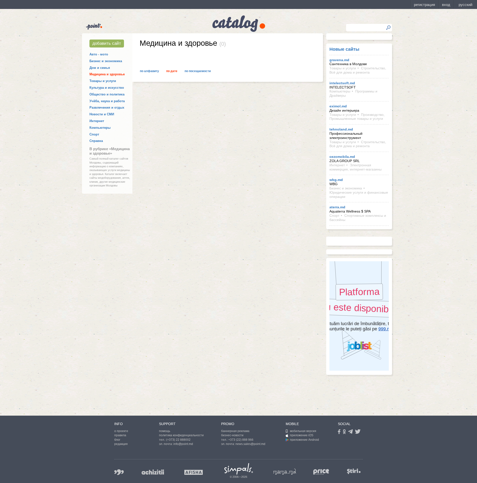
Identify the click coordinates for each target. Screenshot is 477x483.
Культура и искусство (106, 87)
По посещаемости (198, 71)
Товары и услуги (102, 81)
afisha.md (193, 472)
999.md (119, 472)
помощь (164, 431)
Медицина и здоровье (107, 74)
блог (117, 439)
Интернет (96, 121)
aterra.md (337, 207)
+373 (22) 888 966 (240, 439)
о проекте (121, 431)
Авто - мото (98, 54)
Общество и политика (106, 94)
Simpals (238, 469)
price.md (321, 472)
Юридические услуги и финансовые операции (358, 194)
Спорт (94, 134)
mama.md (284, 472)
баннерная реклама (235, 431)
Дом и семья (99, 68)
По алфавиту (149, 71)
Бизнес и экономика (105, 61)
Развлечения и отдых (106, 107)
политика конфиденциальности (181, 435)
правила (120, 435)
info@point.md (183, 444)
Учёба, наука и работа (107, 101)
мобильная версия (303, 431)
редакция (121, 444)
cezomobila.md (342, 157)
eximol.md (338, 106)
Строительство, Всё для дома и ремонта (357, 70)
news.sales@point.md (250, 444)
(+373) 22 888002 (178, 439)
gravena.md (339, 60)
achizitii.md (152, 472)
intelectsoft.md (342, 83)
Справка (96, 141)
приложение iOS (301, 435)
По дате (171, 71)
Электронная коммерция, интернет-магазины (355, 167)
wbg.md (336, 180)
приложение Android (304, 439)
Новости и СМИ (101, 114)
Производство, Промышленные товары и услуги (357, 117)
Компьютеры (100, 128)
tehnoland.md (341, 129)
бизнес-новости (232, 435)
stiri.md (354, 471)
